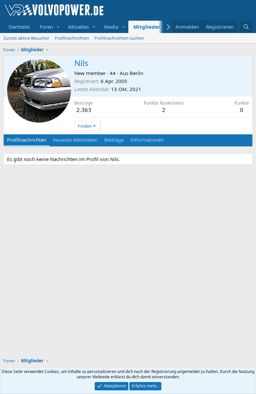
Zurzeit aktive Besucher (26, 38)
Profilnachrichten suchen (119, 38)
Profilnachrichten (72, 38)
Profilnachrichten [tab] (26, 139)
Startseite (19, 26)
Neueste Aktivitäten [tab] (75, 139)
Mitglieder (146, 26)
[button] (58, 27)
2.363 (83, 110)
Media (111, 26)
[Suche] (246, 27)
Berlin (136, 73)
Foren (46, 26)
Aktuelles (78, 26)
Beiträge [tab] (114, 139)
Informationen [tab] (147, 139)
